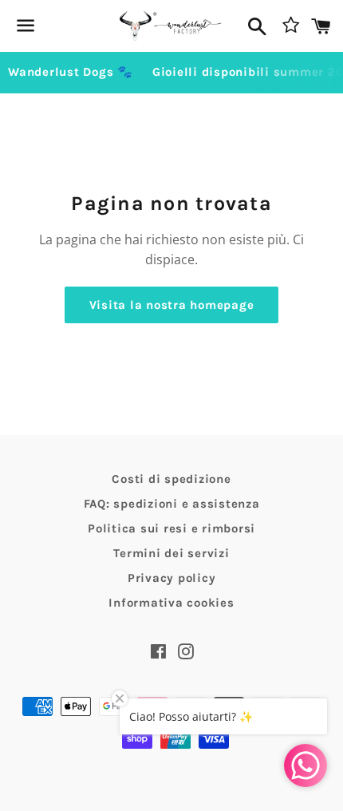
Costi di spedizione (171, 479)
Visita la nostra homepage (171, 305)
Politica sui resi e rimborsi (171, 528)
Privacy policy (172, 578)
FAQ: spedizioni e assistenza (172, 503)
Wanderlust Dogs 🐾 (70, 72)
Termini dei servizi (171, 553)
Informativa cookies (171, 602)
